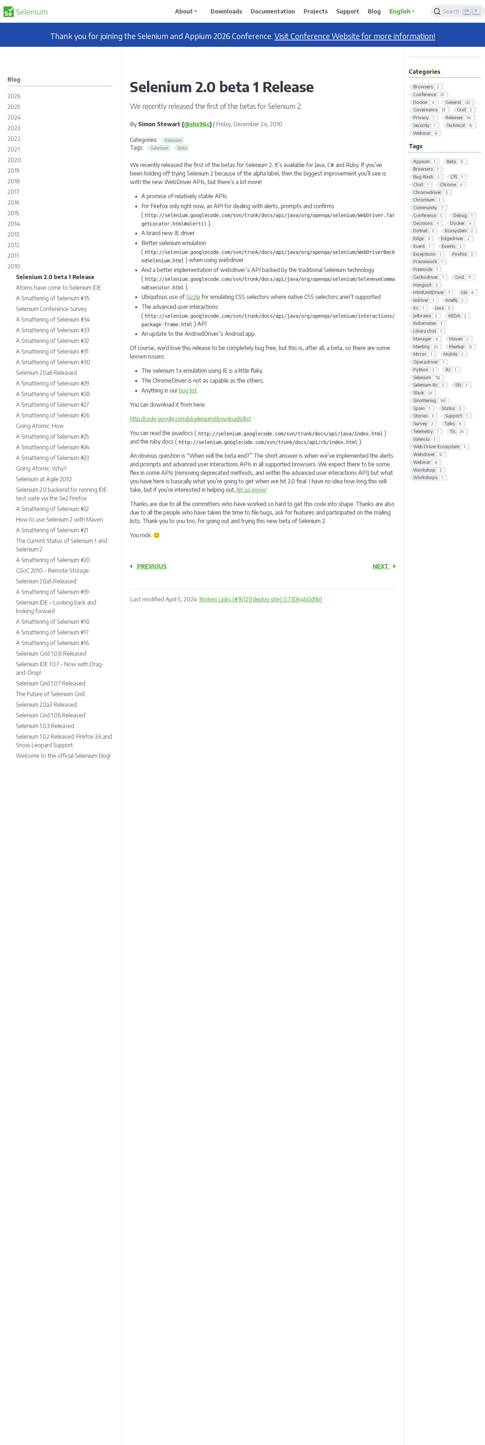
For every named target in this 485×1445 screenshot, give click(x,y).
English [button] (399, 11)
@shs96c (197, 124)
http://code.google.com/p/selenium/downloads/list (190, 418)
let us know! (252, 489)
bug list (188, 390)
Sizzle (193, 296)
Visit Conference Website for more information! (354, 36)
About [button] (184, 11)
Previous (151, 566)
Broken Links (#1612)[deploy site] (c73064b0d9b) (260, 599)
